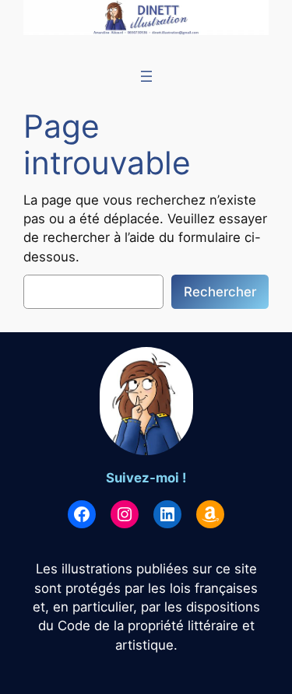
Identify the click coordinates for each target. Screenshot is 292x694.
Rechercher (220, 292)
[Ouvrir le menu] (146, 76)
